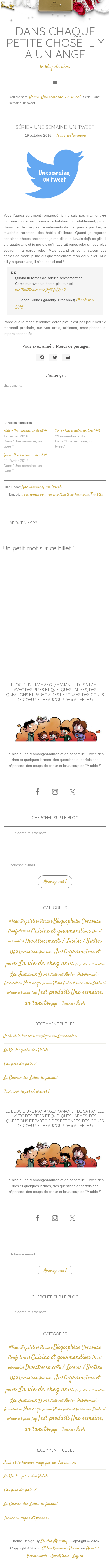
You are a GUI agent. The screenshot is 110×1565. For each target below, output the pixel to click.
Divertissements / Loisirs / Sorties (63, 941)
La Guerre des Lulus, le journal (31, 1077)
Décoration (28, 952)
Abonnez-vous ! (55, 882)
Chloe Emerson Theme (61, 1548)
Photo (57, 983)
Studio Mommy (54, 1541)
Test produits (54, 992)
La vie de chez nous (46, 963)
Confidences (19, 931)
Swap (26, 992)
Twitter (97, 494)
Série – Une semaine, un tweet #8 (25, 455)
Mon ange (32, 983)
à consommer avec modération (47, 494)
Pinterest (69, 983)
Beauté (46, 921)
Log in (78, 1556)
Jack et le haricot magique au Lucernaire (40, 1036)
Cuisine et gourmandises (61, 931)
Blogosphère (67, 921)
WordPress (59, 1556)
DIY (14, 952)
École (81, 1003)
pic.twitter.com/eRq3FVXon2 (40, 290)
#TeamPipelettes (24, 921)
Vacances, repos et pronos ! (26, 1091)
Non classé (47, 983)
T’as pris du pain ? (20, 1064)
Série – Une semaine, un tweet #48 (77, 430)
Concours (91, 921)
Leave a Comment (71, 135)
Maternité (57, 974)
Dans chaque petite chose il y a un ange (55, 42)
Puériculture (84, 983)
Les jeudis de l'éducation (89, 964)
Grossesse (45, 952)
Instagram (69, 951)
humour (82, 494)
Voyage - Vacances (61, 1004)
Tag (34, 993)
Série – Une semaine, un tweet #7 (25, 430)
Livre (44, 974)
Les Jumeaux (23, 974)
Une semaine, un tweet (41, 487)
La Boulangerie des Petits (26, 1050)
